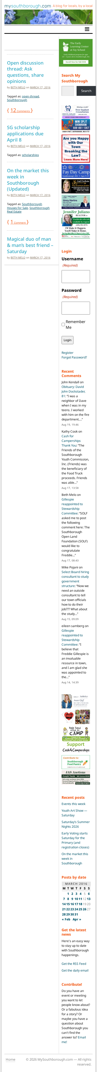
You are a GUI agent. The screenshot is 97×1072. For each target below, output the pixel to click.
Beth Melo (18, 87)
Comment (18, 222)
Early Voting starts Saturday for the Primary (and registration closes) (75, 840)
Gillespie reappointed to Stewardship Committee (72, 506)
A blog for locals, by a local (73, 6)
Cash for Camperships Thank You (71, 441)
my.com (27, 6)
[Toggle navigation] (87, 29)
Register (67, 352)
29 (68, 914)
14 (64, 904)
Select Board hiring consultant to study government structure (75, 579)
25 (80, 909)
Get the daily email (75, 970)
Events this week (73, 804)
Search (86, 91)
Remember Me (75, 324)
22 (68, 909)
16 (72, 904)
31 (76, 914)
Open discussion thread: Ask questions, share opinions (25, 72)
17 (76, 904)
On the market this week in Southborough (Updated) (28, 179)
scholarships (30, 155)
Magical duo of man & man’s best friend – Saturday (30, 245)
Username (72, 262)
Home (10, 1059)
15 (68, 904)
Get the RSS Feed (74, 963)
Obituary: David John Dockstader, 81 (73, 391)
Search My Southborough (75, 78)
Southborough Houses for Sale (24, 205)
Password (71, 293)
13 (89, 899)
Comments (20, 111)
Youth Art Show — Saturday (74, 812)
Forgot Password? (74, 357)
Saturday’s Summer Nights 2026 (76, 824)
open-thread (30, 96)
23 (72, 909)
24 (76, 909)
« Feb (66, 919)
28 (64, 914)
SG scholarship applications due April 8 (25, 133)
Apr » (77, 919)
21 (64, 909)
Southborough (17, 100)
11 (80, 899)
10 (76, 899)
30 (72, 914)
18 (80, 904)
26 (84, 909)
